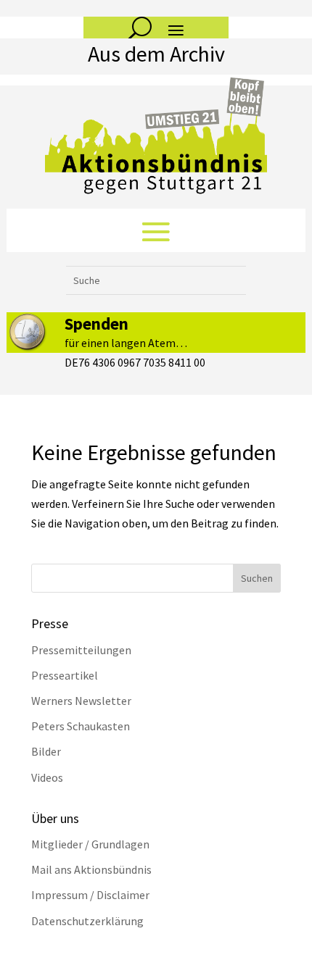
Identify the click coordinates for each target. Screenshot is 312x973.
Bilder (46, 751)
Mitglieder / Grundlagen (90, 844)
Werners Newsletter (81, 700)
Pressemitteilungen (81, 650)
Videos (47, 777)
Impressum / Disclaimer (90, 895)
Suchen (257, 578)
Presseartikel (64, 675)
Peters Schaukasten (80, 726)
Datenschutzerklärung (87, 921)
